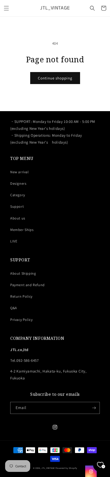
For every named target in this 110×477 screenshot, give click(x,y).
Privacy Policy (21, 319)
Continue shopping (55, 78)
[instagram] (91, 471)
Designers (18, 183)
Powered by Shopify (66, 468)
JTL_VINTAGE (48, 468)
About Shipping (23, 273)
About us (17, 218)
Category (17, 195)
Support (17, 206)
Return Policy (21, 296)
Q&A (13, 308)
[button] (6, 8)
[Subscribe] (94, 408)
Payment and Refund (27, 285)
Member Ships (22, 229)
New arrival (19, 172)
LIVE (13, 241)
